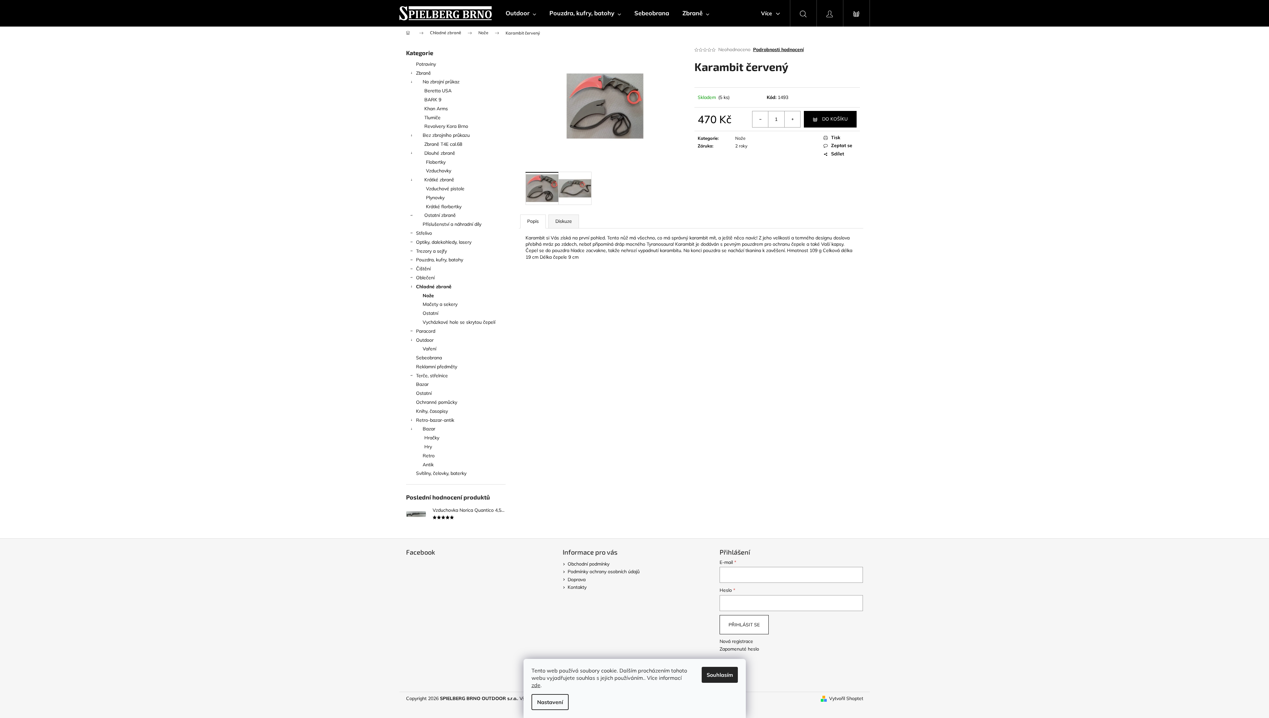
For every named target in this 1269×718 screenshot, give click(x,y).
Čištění (423, 269)
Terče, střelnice (432, 376)
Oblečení (425, 278)
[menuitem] (521, 13)
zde (535, 685)
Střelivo (424, 233)
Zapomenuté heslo (739, 649)
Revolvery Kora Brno (446, 126)
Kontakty (577, 587)
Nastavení (550, 702)
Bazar (422, 384)
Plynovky (435, 198)
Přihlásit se (744, 625)
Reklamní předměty (436, 367)
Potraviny (426, 64)
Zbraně (423, 73)
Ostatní (430, 313)
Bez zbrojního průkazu (446, 135)
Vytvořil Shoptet (846, 698)
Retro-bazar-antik (435, 420)
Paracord (425, 331)
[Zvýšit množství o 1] (792, 119)
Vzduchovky (438, 171)
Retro (429, 456)
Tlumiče (432, 118)
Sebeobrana (429, 358)
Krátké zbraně (439, 180)
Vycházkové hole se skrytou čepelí (459, 322)
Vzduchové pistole (445, 189)
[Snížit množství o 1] (760, 119)
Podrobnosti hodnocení (778, 49)
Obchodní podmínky (588, 564)
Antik (428, 465)
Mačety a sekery (440, 304)
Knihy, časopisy (432, 411)
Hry (428, 447)
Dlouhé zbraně (439, 153)
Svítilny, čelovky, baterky (441, 473)
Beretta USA (438, 91)
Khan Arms (436, 109)
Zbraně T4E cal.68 (443, 144)
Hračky (431, 438)
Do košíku (835, 119)
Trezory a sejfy (431, 251)
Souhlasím (720, 675)
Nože (428, 296)
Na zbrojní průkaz (441, 82)
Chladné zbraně (434, 287)
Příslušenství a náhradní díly (452, 224)
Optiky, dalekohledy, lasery (443, 242)
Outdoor (425, 340)
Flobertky (436, 162)
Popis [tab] (533, 221)
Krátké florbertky (443, 207)
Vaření (429, 349)
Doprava (577, 580)
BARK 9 (432, 100)
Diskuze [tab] (563, 221)
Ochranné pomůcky (436, 402)
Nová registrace (736, 641)
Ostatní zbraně (440, 215)
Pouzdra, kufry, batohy (439, 260)
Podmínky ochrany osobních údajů (604, 572)
